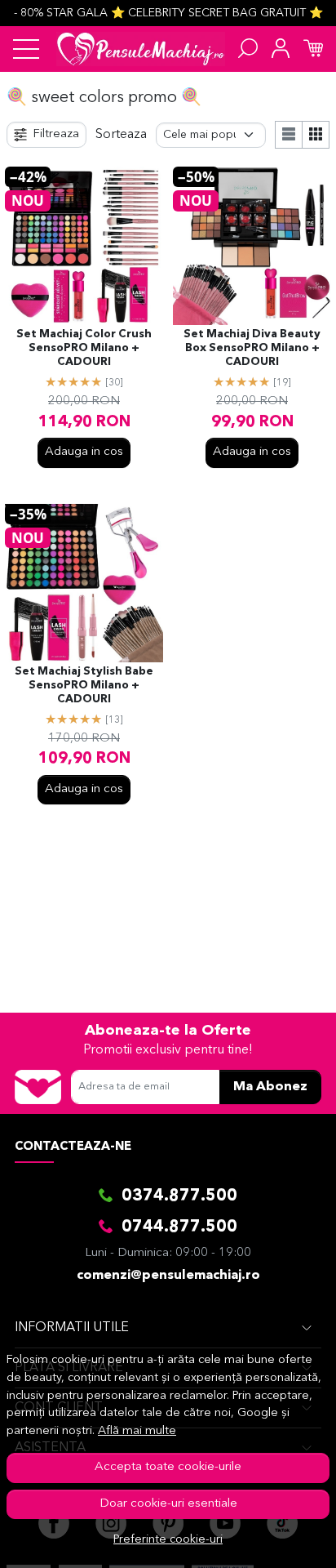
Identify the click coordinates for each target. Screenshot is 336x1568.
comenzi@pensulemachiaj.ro (168, 1275)
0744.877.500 (179, 1227)
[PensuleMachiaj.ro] (140, 49)
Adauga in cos (84, 452)
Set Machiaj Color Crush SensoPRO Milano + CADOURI (84, 348)
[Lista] (289, 135)
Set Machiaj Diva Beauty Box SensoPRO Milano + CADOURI (252, 348)
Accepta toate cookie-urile (168, 1467)
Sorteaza (121, 134)
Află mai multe (137, 1431)
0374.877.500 (179, 1196)
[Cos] (313, 49)
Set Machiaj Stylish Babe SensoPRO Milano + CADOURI (84, 685)
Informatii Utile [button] (72, 1327)
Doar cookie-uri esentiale (168, 1504)
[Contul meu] (280, 49)
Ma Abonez (270, 1087)
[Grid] (316, 135)
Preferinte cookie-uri (168, 1540)
